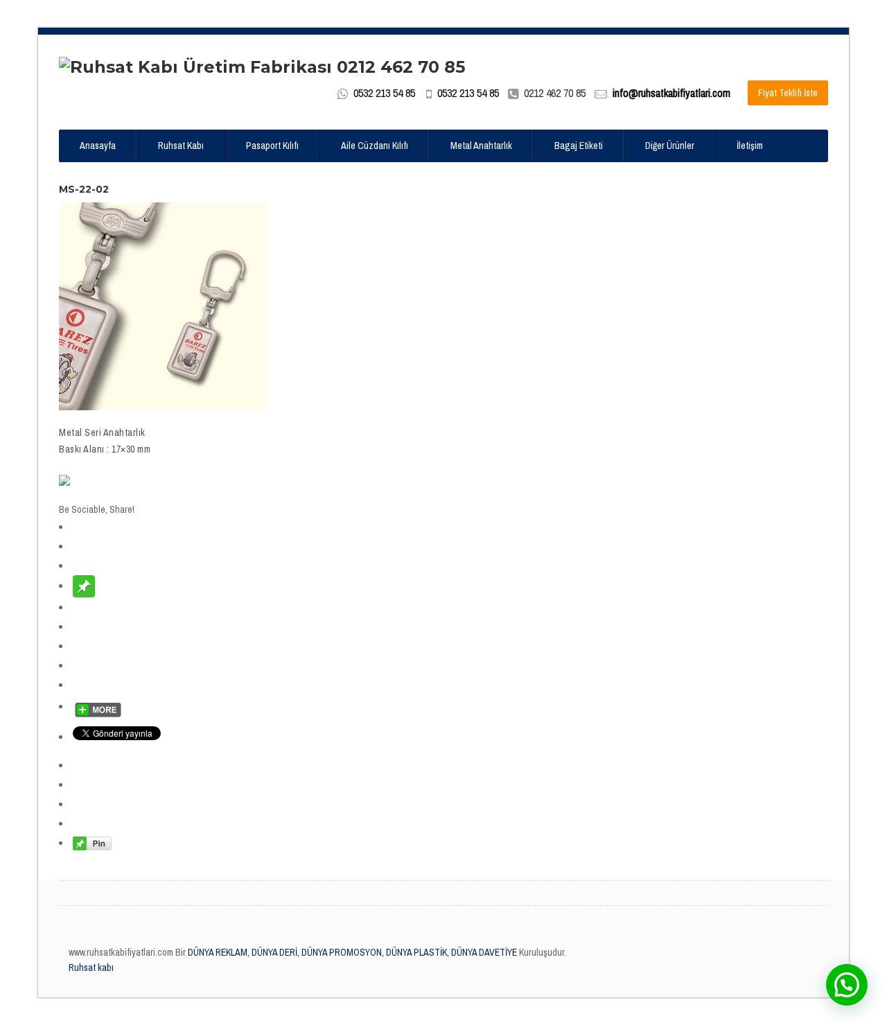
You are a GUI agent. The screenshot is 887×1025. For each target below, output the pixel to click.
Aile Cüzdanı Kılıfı (374, 145)
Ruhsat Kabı (181, 145)
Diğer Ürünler (669, 145)
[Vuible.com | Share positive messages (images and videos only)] (84, 585)
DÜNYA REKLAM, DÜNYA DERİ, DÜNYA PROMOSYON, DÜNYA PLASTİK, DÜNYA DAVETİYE (351, 952)
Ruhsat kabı (91, 967)
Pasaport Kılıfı (272, 145)
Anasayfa (98, 145)
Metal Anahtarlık (481, 145)
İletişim (750, 145)
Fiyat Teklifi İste (788, 93)
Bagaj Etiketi (578, 145)
